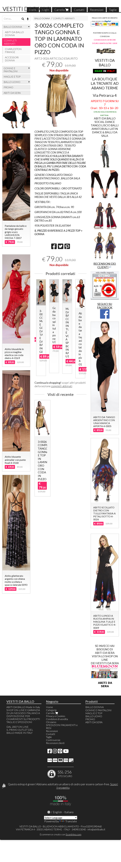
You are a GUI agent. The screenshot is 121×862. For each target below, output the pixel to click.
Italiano (69, 812)
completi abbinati (61, 386)
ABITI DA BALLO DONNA (14, 34)
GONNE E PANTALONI (11, 70)
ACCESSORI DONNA (12, 59)
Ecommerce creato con (60, 834)
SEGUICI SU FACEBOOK (104, 305)
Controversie (53, 739)
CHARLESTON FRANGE (13, 50)
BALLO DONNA (42, 18)
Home (49, 707)
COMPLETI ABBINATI (64, 18)
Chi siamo (51, 721)
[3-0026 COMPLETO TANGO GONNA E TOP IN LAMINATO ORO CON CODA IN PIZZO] (61, 101)
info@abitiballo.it (96, 829)
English (57, 812)
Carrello (59, 10)
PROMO (8, 87)
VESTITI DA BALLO (27, 8)
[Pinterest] (60, 751)
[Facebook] (49, 751)
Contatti (79, 10)
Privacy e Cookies (55, 715)
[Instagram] (55, 751)
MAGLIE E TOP (12, 76)
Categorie (51, 710)
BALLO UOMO (12, 81)
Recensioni (97, 10)
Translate (71, 821)
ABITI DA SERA (12, 92)
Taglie (113, 10)
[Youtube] (66, 751)
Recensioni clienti (55, 742)
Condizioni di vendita (57, 718)
